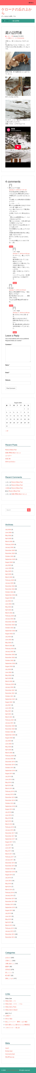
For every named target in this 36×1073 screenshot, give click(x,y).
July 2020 (8, 741)
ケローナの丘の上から (16, 11)
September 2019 (10, 770)
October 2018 (9, 803)
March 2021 (8, 717)
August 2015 (9, 910)
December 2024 (10, 586)
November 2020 (10, 729)
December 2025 (10, 550)
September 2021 (10, 699)
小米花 (7, 488)
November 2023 (10, 625)
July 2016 (8, 877)
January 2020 (9, 758)
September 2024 (10, 595)
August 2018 (9, 809)
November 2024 (10, 589)
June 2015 (8, 916)
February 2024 (9, 616)
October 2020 (9, 732)
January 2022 (9, 687)
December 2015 (10, 898)
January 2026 (9, 547)
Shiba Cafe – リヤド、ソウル (13, 1004)
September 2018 (10, 806)
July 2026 (8, 529)
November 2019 (10, 764)
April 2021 (8, 714)
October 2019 (9, 767)
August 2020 (9, 738)
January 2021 (9, 723)
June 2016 (8, 880)
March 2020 (8, 753)
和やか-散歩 (8, 1019)
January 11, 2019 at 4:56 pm (21, 312)
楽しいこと (8, 972)
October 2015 (9, 904)
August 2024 (9, 598)
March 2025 (8, 577)
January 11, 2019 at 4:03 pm (17, 290)
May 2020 (8, 747)
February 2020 (9, 755)
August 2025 (9, 562)
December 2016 (10, 863)
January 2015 (9, 931)
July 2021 (8, 705)
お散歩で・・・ (9, 1016)
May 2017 (8, 851)
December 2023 (10, 622)
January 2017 (9, 860)
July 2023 (8, 636)
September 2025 (10, 559)
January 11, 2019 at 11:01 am (18, 190)
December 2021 (10, 690)
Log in (7, 1048)
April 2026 (8, 538)
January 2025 (9, 583)
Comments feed (10, 1054)
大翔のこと (8, 21)
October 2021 (9, 696)
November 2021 (10, 693)
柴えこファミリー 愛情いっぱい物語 (16, 1022)
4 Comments (20, 38)
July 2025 (8, 565)
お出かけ (8, 957)
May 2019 (8, 782)
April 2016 (8, 886)
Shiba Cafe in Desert (11, 1010)
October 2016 (9, 869)
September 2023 (10, 631)
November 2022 (10, 657)
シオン (9, 36)
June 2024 (8, 604)
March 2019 (8, 788)
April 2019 (8, 785)
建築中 (7, 966)
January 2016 (9, 895)
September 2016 (10, 872)
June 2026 (8, 532)
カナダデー (8, 456)
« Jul (6, 431)
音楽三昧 (8, 459)
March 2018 (8, 824)
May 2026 (8, 535)
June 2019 (8, 779)
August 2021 (9, 702)
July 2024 (8, 601)
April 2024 (8, 610)
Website (7, 380)
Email (7, 372)
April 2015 (8, 922)
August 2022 (9, 666)
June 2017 (8, 848)
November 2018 (10, 800)
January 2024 (9, 619)
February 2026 (9, 544)
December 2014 (10, 934)
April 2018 (8, 821)
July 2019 (8, 776)
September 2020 (10, 735)
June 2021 (8, 708)
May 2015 (8, 919)
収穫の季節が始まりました (13, 453)
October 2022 (9, 660)
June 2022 (8, 672)
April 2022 (8, 678)
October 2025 (9, 556)
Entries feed (8, 1051)
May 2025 (8, 571)
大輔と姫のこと (9, 963)
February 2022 (9, 684)
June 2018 (8, 815)
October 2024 (9, 592)
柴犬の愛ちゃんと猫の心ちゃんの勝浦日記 (17, 1024)
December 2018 (10, 797)
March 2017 (8, 854)
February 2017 (9, 857)
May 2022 (8, 675)
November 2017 (10, 836)
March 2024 (8, 613)
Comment (8, 344)
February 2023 (9, 648)
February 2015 (9, 928)
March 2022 (8, 681)
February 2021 (9, 720)
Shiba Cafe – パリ (10, 1001)
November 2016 (10, 866)
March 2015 (8, 925)
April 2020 (8, 750)
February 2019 (9, 791)
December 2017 (10, 833)
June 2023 (8, 639)
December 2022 (10, 654)
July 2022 (8, 669)
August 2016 (9, 875)
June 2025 (8, 568)
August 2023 (9, 634)
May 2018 (8, 818)
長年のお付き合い (10, 461)
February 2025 (9, 580)
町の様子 (8, 975)
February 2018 (9, 827)
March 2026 (8, 541)
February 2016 (9, 892)
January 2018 (9, 830)
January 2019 (9, 794)
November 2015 (10, 901)
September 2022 (10, 663)
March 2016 (8, 889)
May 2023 (8, 642)
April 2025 (8, 574)
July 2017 (8, 845)
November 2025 (10, 553)
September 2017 (10, 839)
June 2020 (8, 744)
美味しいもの (9, 978)
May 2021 (8, 711)
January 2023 (9, 651)
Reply (11, 246)
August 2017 (9, 842)
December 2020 (10, 726)
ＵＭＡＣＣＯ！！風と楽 (12, 1027)
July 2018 (8, 812)
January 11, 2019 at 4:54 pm (21, 253)
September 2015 (10, 907)
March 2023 (8, 645)
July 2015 (8, 913)
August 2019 (9, 773)
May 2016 (8, 883)
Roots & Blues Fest (11, 450)
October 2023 (9, 628)
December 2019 (10, 761)
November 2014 (10, 937)
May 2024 (8, 607)
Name (7, 365)
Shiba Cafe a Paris (10, 1007)
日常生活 (8, 969)
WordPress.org (9, 1057)
